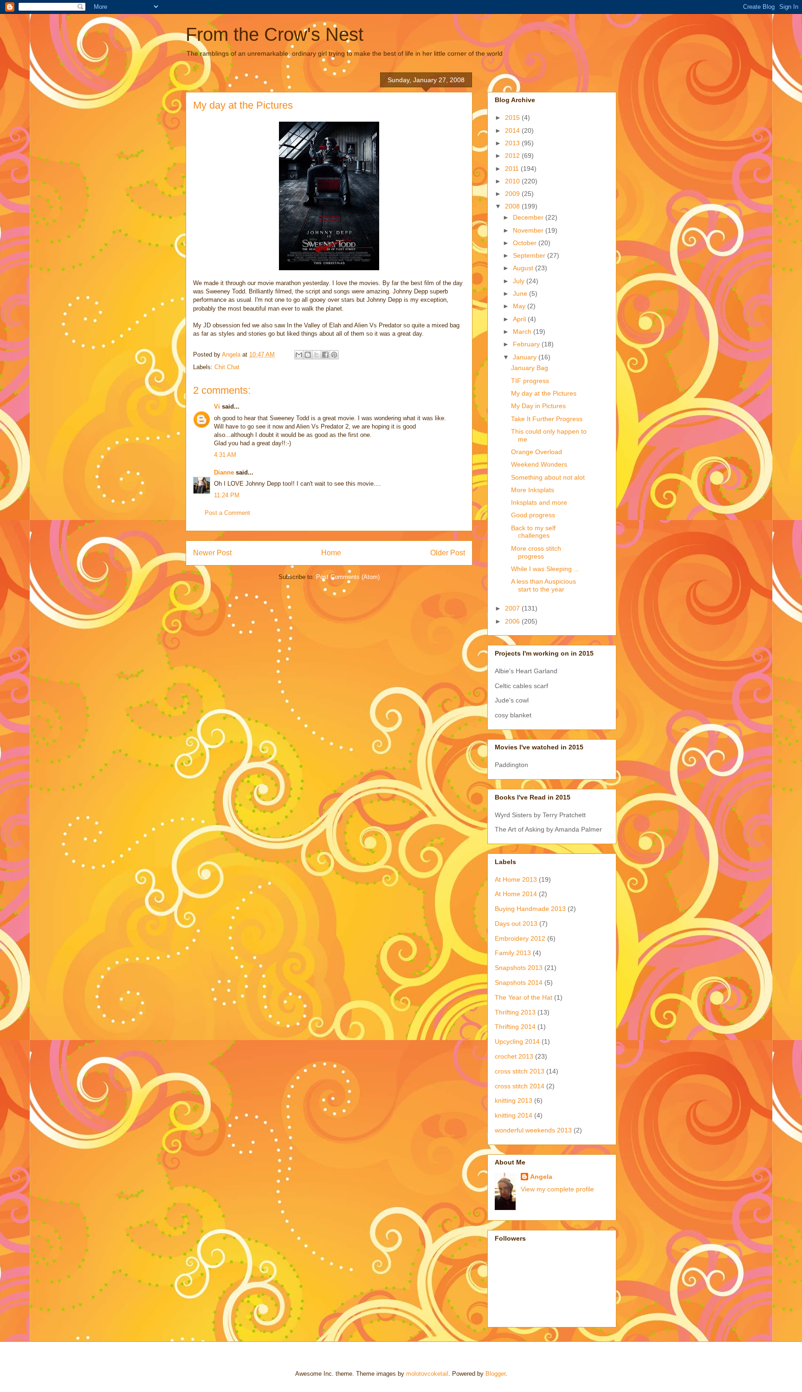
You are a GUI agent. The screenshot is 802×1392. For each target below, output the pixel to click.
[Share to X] (316, 354)
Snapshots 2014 (519, 982)
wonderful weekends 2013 (533, 1130)
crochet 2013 (514, 1056)
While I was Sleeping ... (545, 568)
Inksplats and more (539, 502)
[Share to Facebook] (325, 354)
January (525, 357)
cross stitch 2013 (519, 1071)
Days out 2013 (516, 923)
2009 (513, 193)
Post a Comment (227, 512)
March (523, 331)
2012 (513, 155)
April (520, 319)
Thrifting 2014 (515, 1026)
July (519, 281)
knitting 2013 (513, 1100)
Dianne (224, 472)
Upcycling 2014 (517, 1041)
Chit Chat (226, 367)
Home (331, 553)
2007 (513, 608)
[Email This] (299, 354)
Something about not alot (548, 477)
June (521, 293)
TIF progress (530, 380)
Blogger (495, 1373)
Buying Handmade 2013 (530, 908)
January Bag (529, 367)
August (524, 268)
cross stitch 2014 (519, 1086)
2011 (513, 168)
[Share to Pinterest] (334, 354)
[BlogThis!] (307, 354)
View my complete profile (557, 1189)
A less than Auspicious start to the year (543, 585)
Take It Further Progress (546, 419)
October (525, 243)
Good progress (533, 515)
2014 (513, 130)
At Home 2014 (516, 894)
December (529, 217)
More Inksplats (532, 490)
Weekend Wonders (539, 464)
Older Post (447, 553)
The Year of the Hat (523, 997)
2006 (513, 621)
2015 (513, 117)
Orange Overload (536, 451)
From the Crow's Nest (274, 34)
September (530, 255)
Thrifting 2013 (515, 1012)
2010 (513, 181)
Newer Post (212, 553)
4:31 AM (225, 454)
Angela (541, 1176)
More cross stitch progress (536, 552)
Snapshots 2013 (519, 967)
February (527, 344)
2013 (513, 143)
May (520, 306)
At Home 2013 (516, 879)
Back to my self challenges (533, 532)
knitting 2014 (513, 1115)
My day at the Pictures (543, 393)
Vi (217, 406)
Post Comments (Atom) (348, 576)
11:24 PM (226, 495)
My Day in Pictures (538, 406)
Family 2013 (513, 952)
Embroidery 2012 (520, 938)
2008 (513, 206)
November (529, 230)
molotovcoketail (427, 1373)
